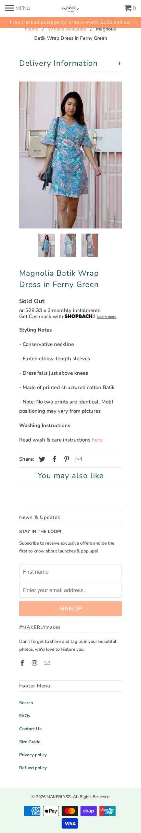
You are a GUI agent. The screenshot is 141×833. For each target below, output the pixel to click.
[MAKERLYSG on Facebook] (23, 663)
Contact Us (30, 729)
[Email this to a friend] (77, 459)
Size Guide (29, 742)
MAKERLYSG (59, 796)
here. (98, 439)
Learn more (106, 316)
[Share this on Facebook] (53, 459)
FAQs (24, 716)
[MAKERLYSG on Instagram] (35, 663)
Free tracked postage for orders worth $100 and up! (70, 22)
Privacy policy (33, 755)
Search (26, 703)
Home (31, 29)
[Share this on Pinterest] (65, 459)
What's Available (67, 29)
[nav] (17, 7)
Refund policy (33, 768)
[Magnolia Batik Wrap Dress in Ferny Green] (70, 155)
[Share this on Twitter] (41, 459)
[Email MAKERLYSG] (47, 663)
